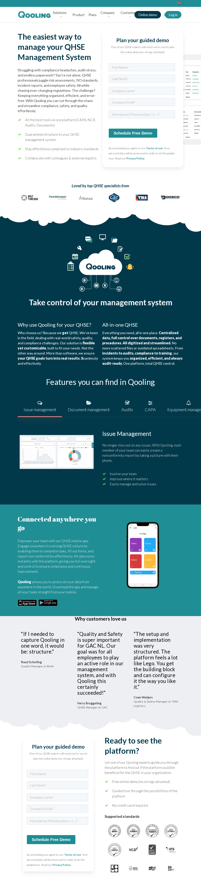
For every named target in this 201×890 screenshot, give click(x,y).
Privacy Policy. (135, 158)
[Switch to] (179, 3)
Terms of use (154, 148)
